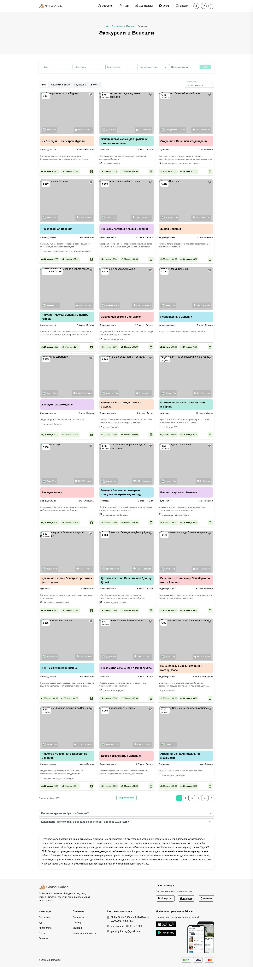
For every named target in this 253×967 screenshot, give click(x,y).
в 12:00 (49, 347)
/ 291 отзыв (203, 305)
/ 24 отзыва (85, 481)
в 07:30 (49, 435)
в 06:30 (109, 171)
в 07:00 (49, 259)
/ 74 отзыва (144, 744)
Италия (130, 26)
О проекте (78, 917)
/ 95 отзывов (143, 481)
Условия (77, 928)
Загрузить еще (126, 798)
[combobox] (152, 67)
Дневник (43, 938)
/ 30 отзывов (143, 305)
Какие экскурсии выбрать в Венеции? (65, 813)
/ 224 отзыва (203, 218)
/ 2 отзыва (205, 481)
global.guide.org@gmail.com (125, 931)
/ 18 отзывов (145, 393)
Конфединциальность (84, 933)
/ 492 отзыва (203, 130)
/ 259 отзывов (143, 218)
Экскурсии (117, 26)
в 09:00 (109, 610)
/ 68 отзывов (203, 569)
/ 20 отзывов (203, 657)
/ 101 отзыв (144, 657)
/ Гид (51, 130)
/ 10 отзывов (145, 130)
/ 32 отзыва (85, 130)
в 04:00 (49, 698)
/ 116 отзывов (84, 393)
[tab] (60, 84)
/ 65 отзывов (143, 569)
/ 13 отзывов (86, 218)
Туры (41, 922)
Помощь (77, 922)
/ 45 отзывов (84, 744)
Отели (42, 933)
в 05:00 (168, 347)
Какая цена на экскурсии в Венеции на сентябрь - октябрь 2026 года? (85, 821)
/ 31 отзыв (85, 305)
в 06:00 (49, 171)
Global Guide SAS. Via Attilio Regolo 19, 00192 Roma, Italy (130, 919)
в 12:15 (168, 171)
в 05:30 (109, 698)
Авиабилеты (45, 928)
